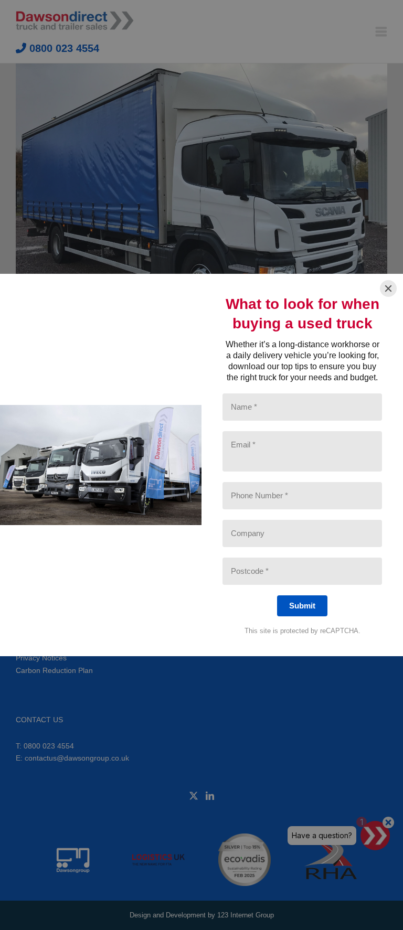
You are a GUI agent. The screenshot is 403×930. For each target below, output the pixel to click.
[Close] (388, 288)
